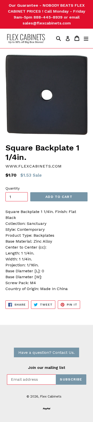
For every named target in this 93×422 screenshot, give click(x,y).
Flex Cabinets (51, 396)
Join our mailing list (46, 367)
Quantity (12, 188)
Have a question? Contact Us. (46, 352)
